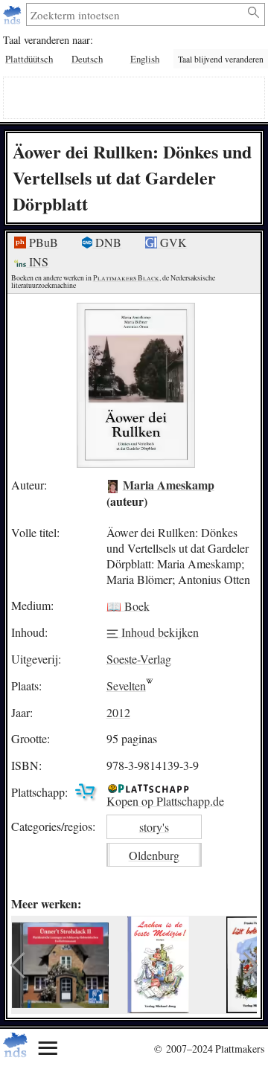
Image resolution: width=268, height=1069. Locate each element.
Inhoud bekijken (158, 632)
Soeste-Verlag (138, 659)
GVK (172, 242)
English (144, 58)
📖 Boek (128, 605)
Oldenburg (154, 855)
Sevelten (126, 685)
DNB (106, 242)
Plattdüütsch (29, 58)
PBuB (42, 242)
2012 (118, 712)
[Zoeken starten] (254, 12)
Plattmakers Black (126, 278)
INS (37, 261)
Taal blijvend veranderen (221, 59)
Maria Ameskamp (168, 484)
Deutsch (87, 58)
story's (154, 827)
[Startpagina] (14, 14)
